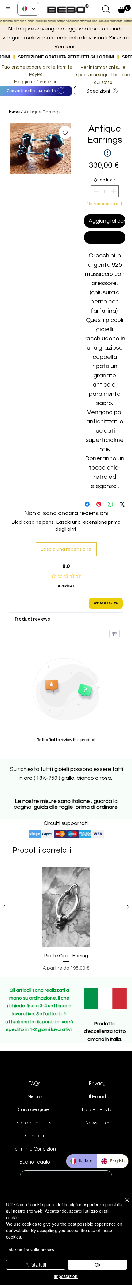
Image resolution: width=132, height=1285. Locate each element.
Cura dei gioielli (35, 1109)
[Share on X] (122, 504)
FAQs (35, 1083)
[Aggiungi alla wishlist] (65, 132)
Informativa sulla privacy (30, 1250)
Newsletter (97, 1123)
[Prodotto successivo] (128, 907)
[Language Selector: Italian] (28, 9)
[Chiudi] (123, 1203)
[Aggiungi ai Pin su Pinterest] (99, 504)
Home (13, 111)
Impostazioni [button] (66, 1276)
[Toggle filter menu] (114, 634)
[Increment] (114, 191)
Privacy (97, 1083)
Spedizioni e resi (34, 1123)
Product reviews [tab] (32, 619)
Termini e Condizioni (35, 1149)
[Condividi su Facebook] (87, 504)
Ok (97, 1265)
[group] (66, 919)
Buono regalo (34, 1162)
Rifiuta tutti (35, 1265)
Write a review (106, 603)
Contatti (34, 1135)
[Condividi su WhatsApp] (110, 504)
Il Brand (97, 1096)
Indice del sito (97, 1109)
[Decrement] (95, 191)
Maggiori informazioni (36, 82)
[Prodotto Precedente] (3, 907)
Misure (34, 1096)
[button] (106, 9)
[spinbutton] (105, 191)
